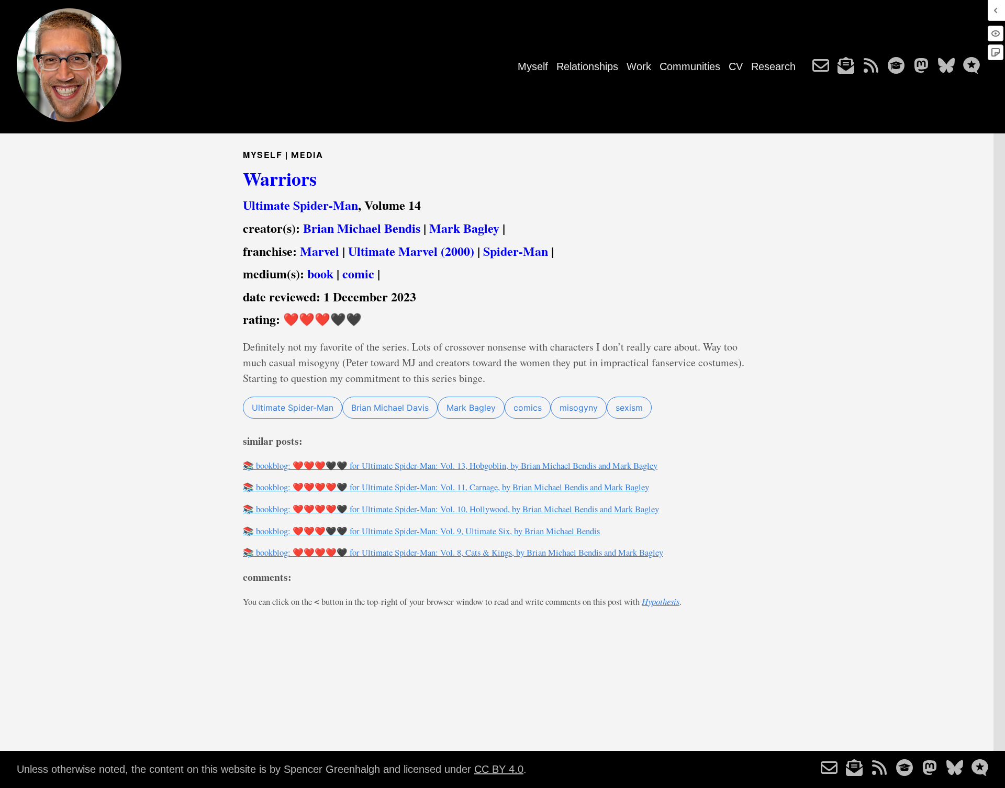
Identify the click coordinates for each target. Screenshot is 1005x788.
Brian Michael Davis (390, 407)
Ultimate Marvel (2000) (411, 251)
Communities (690, 66)
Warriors (280, 178)
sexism (629, 407)
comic (358, 273)
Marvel (319, 251)
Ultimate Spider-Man (300, 205)
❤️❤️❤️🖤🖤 (322, 319)
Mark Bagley (464, 228)
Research (773, 66)
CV (736, 66)
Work (639, 66)
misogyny (579, 407)
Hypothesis (660, 601)
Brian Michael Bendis (361, 228)
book (320, 273)
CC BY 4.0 (498, 769)
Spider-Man (515, 251)
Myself (533, 66)
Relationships (587, 66)
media (307, 155)
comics (527, 407)
